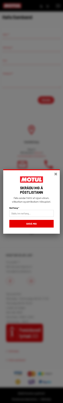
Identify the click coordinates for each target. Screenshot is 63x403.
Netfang (14, 208)
